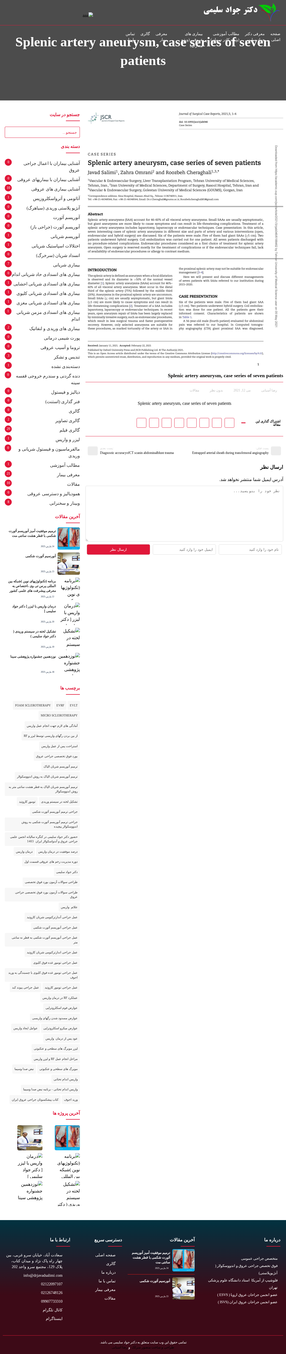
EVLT (74, 705)
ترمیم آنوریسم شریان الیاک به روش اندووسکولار (47, 776)
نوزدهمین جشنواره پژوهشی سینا (33, 656)
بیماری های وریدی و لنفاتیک (54, 328)
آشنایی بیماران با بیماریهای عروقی (48, 179)
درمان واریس (24, 851)
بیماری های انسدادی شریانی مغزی (48, 302)
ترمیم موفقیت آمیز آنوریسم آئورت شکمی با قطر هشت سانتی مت (151, 1257)
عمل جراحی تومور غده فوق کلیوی (55, 962)
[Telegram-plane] (237, 1320)
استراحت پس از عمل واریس (59, 746)
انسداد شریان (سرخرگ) (58, 255)
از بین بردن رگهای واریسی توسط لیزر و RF (51, 735)
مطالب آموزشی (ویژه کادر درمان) (225, 37)
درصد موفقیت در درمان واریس (58, 851)
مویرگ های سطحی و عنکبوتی (58, 1069)
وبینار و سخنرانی (64, 503)
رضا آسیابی (120, 1347)
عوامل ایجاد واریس (25, 1028)
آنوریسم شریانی (65, 236)
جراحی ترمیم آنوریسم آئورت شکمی (55, 811)
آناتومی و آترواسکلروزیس (56, 198)
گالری (145, 34)
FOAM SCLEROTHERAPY (33, 705)
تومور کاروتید (27, 801)
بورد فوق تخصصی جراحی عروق (57, 756)
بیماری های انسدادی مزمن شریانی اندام (48, 315)
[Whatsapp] (249, 1320)
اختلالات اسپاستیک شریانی (56, 246)
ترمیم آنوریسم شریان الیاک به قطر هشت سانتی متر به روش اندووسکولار (43, 789)
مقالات (194, 390)
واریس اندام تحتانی (66, 1079)
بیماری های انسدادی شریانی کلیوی (48, 293)
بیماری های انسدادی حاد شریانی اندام (46, 274)
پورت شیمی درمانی (62, 338)
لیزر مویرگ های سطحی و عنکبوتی (56, 1048)
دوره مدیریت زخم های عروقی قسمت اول (51, 861)
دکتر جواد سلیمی (67, 872)
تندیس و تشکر (67, 357)
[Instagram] (224, 1320)
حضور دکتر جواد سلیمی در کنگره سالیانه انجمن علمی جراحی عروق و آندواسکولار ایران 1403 (44, 839)
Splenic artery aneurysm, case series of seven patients (184, 403)
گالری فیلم (69, 430)
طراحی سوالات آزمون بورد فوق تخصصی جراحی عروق (46, 895)
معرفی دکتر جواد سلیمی (255, 37)
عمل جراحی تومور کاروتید (61, 987)
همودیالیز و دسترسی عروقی (53, 493)
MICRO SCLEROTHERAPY (59, 715)
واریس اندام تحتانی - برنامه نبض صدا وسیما (50, 1089)
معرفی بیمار (161, 37)
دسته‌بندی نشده (65, 366)
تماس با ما (130, 37)
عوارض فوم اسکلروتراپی (62, 1007)
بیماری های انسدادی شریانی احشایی (46, 284)
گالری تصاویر (67, 420)
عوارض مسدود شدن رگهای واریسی (55, 1018)
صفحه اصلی (275, 37)
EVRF (60, 705)
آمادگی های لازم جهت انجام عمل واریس (52, 725)
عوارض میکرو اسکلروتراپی (60, 1028)
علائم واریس (69, 907)
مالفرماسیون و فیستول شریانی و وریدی (49, 452)
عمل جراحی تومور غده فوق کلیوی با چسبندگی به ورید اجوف (43, 975)
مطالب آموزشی (65, 465)
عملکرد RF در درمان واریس (60, 997)
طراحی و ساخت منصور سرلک (152, 1347)
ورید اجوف (71, 1099)
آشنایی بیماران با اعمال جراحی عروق (51, 166)
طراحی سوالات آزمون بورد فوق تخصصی (51, 882)
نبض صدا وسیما (24, 1069)
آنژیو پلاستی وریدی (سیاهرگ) (53, 208)
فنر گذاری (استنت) (62, 401)
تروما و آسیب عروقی (60, 347)
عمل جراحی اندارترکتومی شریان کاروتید (52, 952)
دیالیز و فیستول (65, 392)
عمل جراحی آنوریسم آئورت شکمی (55, 927)
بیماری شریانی (66, 265)
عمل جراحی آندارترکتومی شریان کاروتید (52, 917)
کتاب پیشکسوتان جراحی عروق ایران (35, 1099)
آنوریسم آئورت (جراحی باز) (55, 227)
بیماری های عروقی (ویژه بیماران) (192, 40)
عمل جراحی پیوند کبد (25, 987)
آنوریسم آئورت (66, 217)
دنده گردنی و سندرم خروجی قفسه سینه (48, 379)
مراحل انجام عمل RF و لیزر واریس (56, 1058)
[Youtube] (262, 1320)
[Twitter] (274, 1320)
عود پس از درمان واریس (62, 1038)
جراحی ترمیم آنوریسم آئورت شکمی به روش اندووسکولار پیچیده (50, 824)
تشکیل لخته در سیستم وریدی (59, 801)
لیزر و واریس (68, 439)
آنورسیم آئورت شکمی (40, 556)
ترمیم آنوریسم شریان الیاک (61, 766)
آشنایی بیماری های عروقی (55, 189)
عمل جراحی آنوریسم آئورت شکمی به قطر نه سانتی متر (45, 940)
